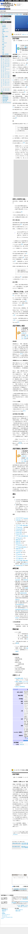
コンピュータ (5, 28)
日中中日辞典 (22, 0)
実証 (23, 807)
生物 (3, 47)
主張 (22, 797)
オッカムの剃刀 (18, 667)
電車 (3, 29)
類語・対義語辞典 (8, 0)
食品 (3, 49)
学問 (3, 37)
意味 (27, 345)
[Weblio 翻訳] (15, 5)
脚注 (26, 47)
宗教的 (19, 795)
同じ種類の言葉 (9, 14)
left (18, 812)
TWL (25, 338)
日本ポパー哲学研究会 (20, 686)
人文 (14, 14)
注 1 (21, 353)
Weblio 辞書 (3, 14)
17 (21, 224)
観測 (18, 790)
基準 (14, 787)
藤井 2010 (18, 539)
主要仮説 (18, 366)
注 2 (24, 410)
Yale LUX (22, 744)
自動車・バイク (5, 31)
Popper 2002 (19, 530)
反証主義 (17, 657)
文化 (3, 39)
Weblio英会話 (5, 97)
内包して (22, 789)
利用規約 (3, 913)
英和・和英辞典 (16, 0)
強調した (18, 787)
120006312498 (23, 592)
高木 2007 (20, 538)
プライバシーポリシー (6, 914)
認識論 (25, 734)
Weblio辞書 (24, 899)
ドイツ (21, 742)
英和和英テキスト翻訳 (19, 875)
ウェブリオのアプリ (19, 909)
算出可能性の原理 (19, 678)
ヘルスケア (4, 42)
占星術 (16, 792)
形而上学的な (25, 795)
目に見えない (21, 813)
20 (22, 244)
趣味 (3, 44)
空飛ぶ (25, 813)
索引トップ (24, 34)
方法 (17, 804)
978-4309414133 (20, 604)
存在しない (21, 804)
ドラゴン (21, 805)
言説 (24, 222)
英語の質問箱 (5, 99)
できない (26, 807)
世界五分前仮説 (18, 672)
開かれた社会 (24, 295)
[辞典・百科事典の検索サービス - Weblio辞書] (6, 4)
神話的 (16, 795)
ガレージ (23, 800)
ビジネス (4, 25)
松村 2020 (20, 527)
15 (24, 142)
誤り (15, 807)
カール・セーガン (23, 799)
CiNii (25, 336)
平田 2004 (18, 520)
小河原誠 (18, 562)
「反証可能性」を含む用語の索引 (20, 888)
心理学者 (14, 140)
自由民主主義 (21, 664)
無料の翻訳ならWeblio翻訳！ (19, 5)
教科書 (16, 145)
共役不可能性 (23, 843)
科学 (27, 140)
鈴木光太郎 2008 (22, 547)
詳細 (14, 784)
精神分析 (21, 792)
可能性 (20, 14)
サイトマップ (4, 915)
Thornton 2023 (19, 529)
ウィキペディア (17, 34)
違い (15, 815)
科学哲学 (19, 60)
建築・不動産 (5, 36)
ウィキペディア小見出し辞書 (21, 770)
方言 (3, 52)
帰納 (19, 695)
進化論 (18, 511)
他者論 (19, 103)
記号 (2, 91)
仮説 (25, 721)
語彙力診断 (4, 100)
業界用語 (4, 26)
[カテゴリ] (25, 738)
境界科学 (26, 692)
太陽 (25, 127)
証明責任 (18, 490)
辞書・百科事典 (5, 54)
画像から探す (18, 910)
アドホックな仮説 (24, 404)
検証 (15, 804)
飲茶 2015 (18, 542)
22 (14, 315)
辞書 (2, 0)
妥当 (20, 407)
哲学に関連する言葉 (16, 846)
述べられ (15, 802)
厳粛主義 (23, 846)
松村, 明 (17, 601)
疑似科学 (14, 92)
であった (22, 818)
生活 (3, 41)
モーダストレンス (19, 670)
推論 (22, 393)
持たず (16, 813)
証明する (25, 817)
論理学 (17, 504)
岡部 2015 (18, 548)
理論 (14, 58)
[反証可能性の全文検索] (7, 9)
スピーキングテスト (6, 102)
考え (24, 790)
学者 (17, 419)
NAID (22, 579)
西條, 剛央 (17, 584)
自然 (27, 729)
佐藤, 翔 (22, 574)
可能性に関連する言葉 (16, 843)
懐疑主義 (17, 660)
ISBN (21, 563)
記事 (20, 781)
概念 (17, 14)
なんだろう (19, 815)
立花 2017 (20, 550)
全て (2, 23)
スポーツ (4, 46)
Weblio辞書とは (5, 909)
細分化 (15, 797)
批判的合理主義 (18, 96)
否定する (15, 790)
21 (26, 301)
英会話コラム (5, 95)
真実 (18, 817)
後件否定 (17, 81)
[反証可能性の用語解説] (2, 9)
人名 (3, 50)
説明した (18, 820)
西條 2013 (18, 541)
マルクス (20, 476)
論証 (21, 790)
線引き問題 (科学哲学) (23, 284)
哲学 (18, 466)
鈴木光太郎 (19, 140)
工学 (3, 34)
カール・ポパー (20, 63)
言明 (21, 222)
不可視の (17, 805)
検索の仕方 (4, 910)
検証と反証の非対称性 (20, 668)
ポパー (22, 794)
